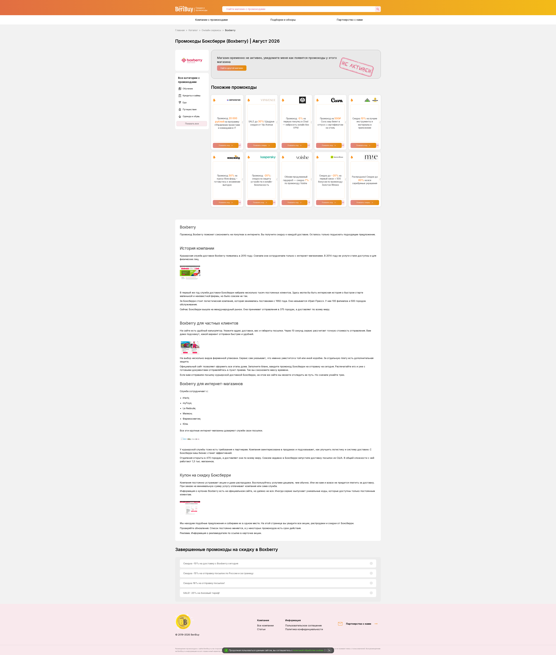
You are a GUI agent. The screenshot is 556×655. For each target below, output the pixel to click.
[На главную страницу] (187, 621)
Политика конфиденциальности (304, 629)
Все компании (265, 625)
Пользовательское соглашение (303, 625)
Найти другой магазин (232, 68)
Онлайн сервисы (211, 30)
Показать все (192, 123)
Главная (180, 30)
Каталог (193, 30)
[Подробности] (371, 563)
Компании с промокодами (211, 19)
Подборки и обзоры (283, 19)
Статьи (261, 629)
